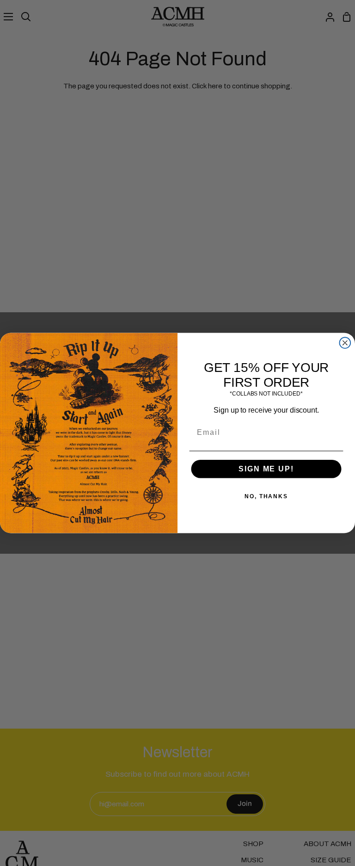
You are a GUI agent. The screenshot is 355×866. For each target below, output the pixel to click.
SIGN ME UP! (266, 469)
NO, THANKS (266, 496)
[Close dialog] (345, 342)
